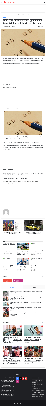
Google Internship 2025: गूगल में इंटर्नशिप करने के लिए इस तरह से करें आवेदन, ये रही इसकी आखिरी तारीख (23, 252)
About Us (31, 403)
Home (4, 14)
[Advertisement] (23, 8)
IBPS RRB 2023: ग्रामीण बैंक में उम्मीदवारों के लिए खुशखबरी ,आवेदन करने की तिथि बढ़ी (37, 252)
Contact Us (43, 403)
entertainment (34, 382)
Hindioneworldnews (35, 388)
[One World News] (9, 2)
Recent (34, 287)
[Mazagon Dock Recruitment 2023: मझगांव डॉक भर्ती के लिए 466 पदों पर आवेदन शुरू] (37, 261)
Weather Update (35, 396)
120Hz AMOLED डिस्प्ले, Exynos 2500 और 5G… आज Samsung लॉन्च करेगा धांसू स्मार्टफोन (32, 339)
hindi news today (35, 386)
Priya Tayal (7, 26)
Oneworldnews (40, 392)
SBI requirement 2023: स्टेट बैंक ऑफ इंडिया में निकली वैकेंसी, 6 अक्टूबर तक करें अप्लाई (8, 252)
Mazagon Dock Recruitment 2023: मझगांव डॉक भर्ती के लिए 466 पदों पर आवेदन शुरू (36, 267)
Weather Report (41, 394)
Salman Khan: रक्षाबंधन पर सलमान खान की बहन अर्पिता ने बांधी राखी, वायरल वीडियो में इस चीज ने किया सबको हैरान (11, 361)
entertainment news (35, 384)
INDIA (41, 388)
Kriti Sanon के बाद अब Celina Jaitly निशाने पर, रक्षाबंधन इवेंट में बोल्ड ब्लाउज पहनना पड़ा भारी (33, 360)
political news (34, 394)
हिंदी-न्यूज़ (40, 396)
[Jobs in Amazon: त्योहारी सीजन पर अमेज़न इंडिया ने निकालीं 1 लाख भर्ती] (9, 261)
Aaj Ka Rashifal (34, 380)
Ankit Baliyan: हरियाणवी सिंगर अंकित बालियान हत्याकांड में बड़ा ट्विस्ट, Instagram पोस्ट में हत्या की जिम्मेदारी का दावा (12, 340)
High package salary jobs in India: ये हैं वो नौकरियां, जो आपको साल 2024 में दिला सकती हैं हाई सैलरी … (23, 267)
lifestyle (42, 390)
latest (33, 390)
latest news (38, 390)
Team (35, 403)
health (42, 384)
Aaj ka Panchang (35, 378)
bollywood (40, 380)
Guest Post (27, 403)
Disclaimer (38, 403)
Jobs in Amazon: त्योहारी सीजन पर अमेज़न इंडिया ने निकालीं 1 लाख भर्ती (8, 267)
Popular (12, 287)
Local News (34, 392)
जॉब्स (7, 14)
